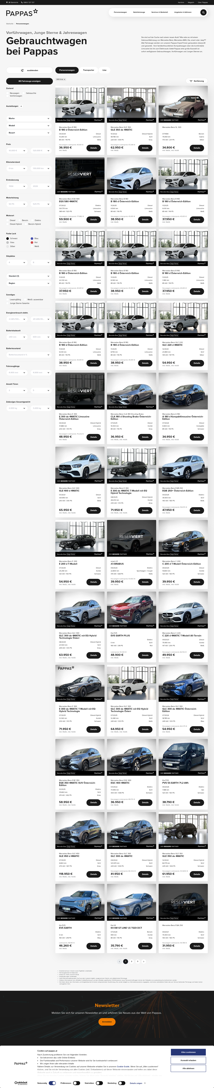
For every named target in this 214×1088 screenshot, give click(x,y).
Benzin (25, 220)
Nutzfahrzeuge (139, 12)
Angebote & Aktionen (182, 12)
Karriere (181, 2)
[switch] (76, 1083)
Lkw (104, 70)
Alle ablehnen (188, 1068)
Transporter (88, 70)
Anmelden (107, 1022)
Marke (12, 119)
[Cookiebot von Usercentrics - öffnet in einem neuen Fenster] (21, 1083)
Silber (12, 246)
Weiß (37, 246)
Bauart (12, 133)
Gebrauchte (31, 93)
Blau (36, 239)
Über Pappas (203, 2)
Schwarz (13, 239)
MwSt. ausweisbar (35, 300)
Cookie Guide (123, 1066)
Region (12, 283)
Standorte (13, 2)
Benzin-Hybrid (34, 224)
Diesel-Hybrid (16, 224)
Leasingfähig (15, 300)
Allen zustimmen (188, 1052)
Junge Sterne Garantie (19, 303)
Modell (12, 126)
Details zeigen (136, 1083)
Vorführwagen (16, 96)
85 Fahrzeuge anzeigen (30, 81)
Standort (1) (14, 276)
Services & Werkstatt (159, 12)
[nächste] (143, 961)
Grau (12, 243)
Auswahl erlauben (188, 1060)
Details (93, 148)
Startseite (9, 24)
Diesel (12, 220)
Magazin (191, 2)
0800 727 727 (28, 2)
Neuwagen (14, 93)
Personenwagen (120, 12)
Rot (36, 243)
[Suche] (203, 12)
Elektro (38, 220)
